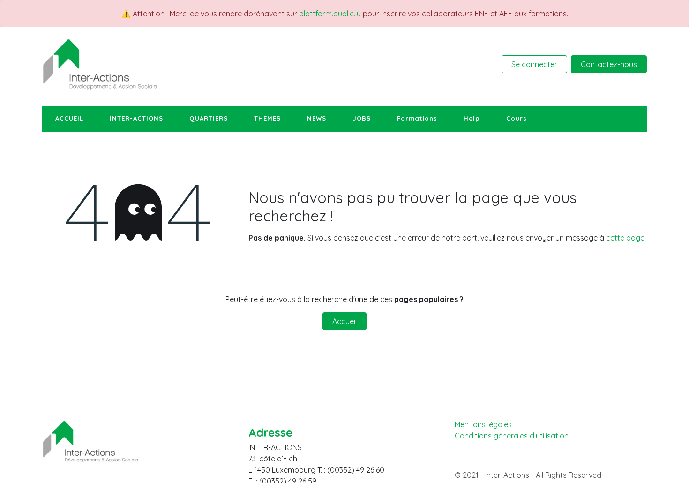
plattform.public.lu (330, 13)
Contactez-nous (609, 64)
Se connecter (534, 64)
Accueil (344, 321)
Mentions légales (483, 424)
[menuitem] (69, 118)
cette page (625, 237)
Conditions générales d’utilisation (512, 435)
